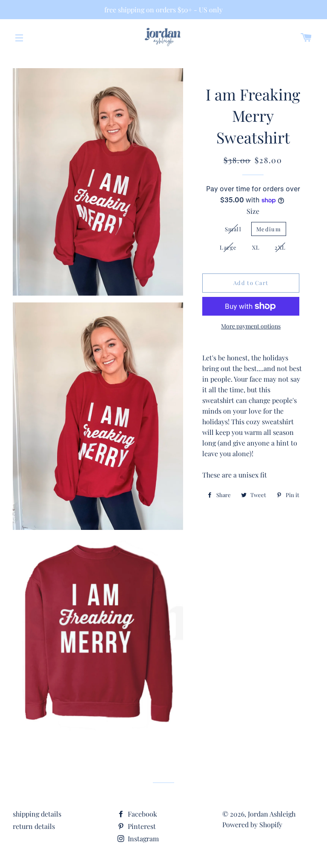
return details (34, 826)
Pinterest (141, 826)
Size (253, 211)
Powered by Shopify (252, 824)
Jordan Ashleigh (271, 813)
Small (233, 229)
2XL (280, 247)
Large (228, 247)
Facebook (141, 813)
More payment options (251, 326)
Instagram (142, 838)
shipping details (37, 813)
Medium (268, 229)
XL (256, 247)
